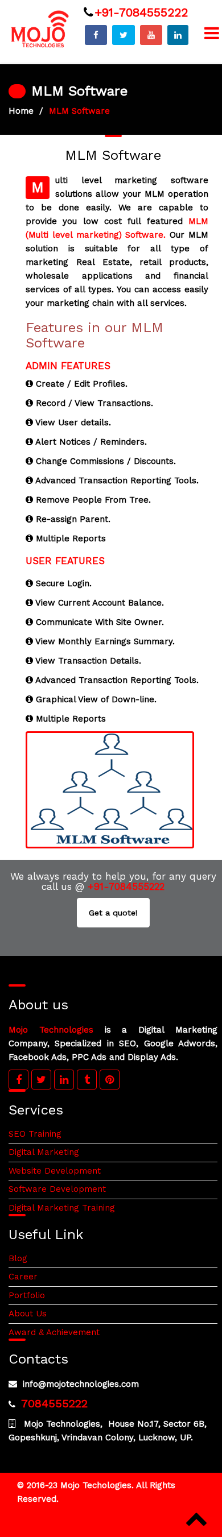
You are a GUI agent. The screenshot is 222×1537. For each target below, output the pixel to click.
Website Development (55, 1171)
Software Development (57, 1189)
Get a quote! (113, 912)
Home (21, 111)
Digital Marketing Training (62, 1208)
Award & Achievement (54, 1332)
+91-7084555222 (141, 12)
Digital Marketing (44, 1152)
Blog (18, 1258)
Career (23, 1276)
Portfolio (27, 1295)
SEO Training (35, 1134)
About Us (28, 1313)
